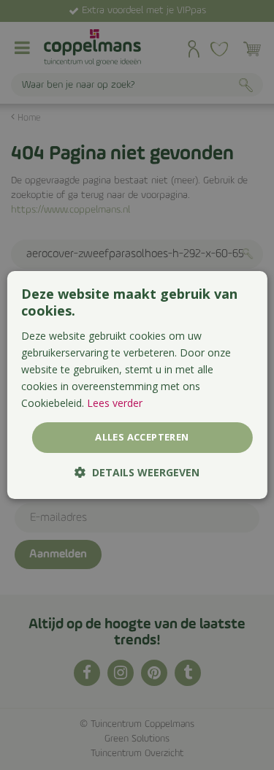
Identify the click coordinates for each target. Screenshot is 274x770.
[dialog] (137, 385)
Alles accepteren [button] (142, 436)
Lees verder (114, 403)
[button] (137, 472)
